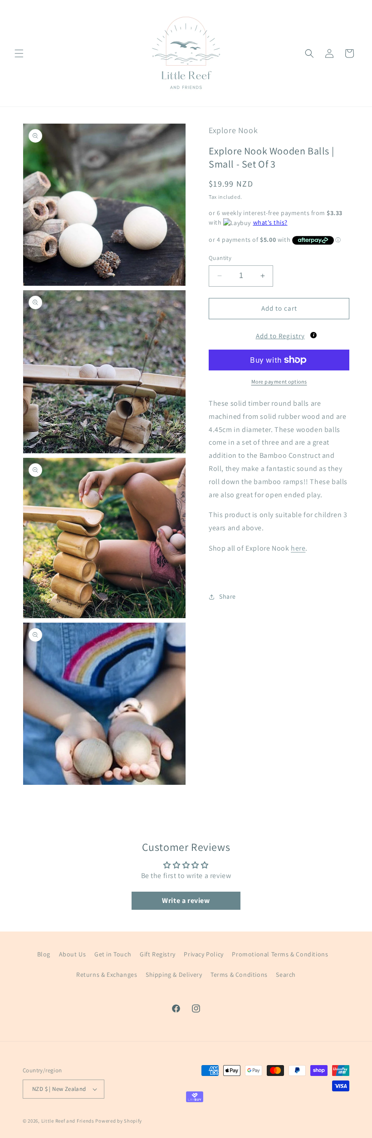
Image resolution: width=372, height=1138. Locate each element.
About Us (72, 954)
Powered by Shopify (118, 1121)
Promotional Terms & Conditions (280, 954)
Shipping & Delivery (174, 974)
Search (286, 974)
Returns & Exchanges (106, 974)
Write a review (186, 900)
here (298, 548)
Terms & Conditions (239, 974)
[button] (19, 53)
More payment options (279, 381)
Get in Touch (112, 954)
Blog (43, 954)
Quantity (220, 258)
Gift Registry (158, 954)
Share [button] (227, 596)
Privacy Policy (203, 954)
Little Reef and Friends (67, 1121)
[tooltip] (313, 335)
